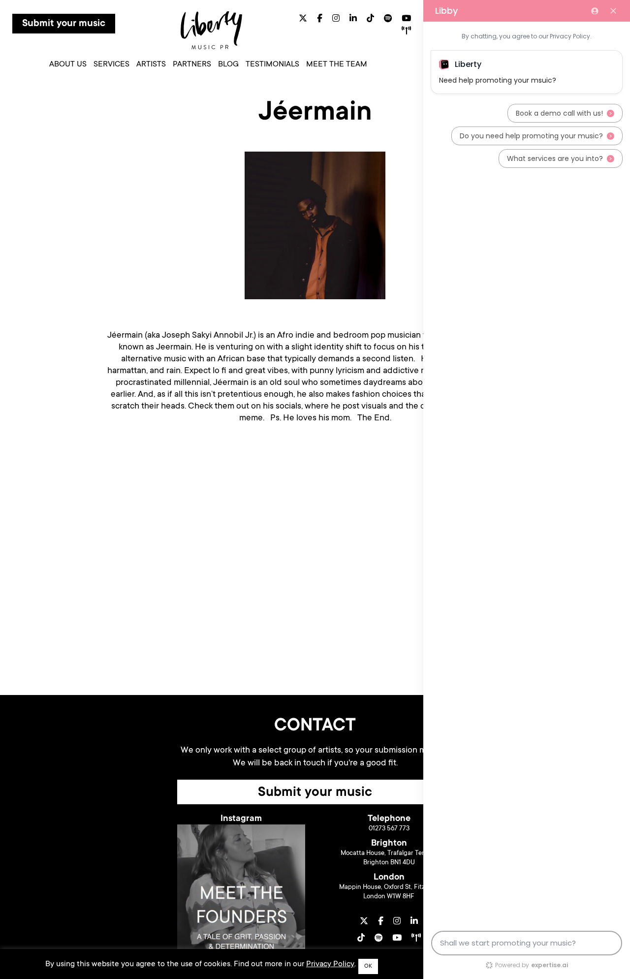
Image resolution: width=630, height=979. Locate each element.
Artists (151, 64)
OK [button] (368, 966)
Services (111, 64)
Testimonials (272, 64)
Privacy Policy (330, 964)
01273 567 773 (389, 828)
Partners (192, 64)
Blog (228, 64)
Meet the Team (336, 64)
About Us (68, 64)
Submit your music (63, 24)
